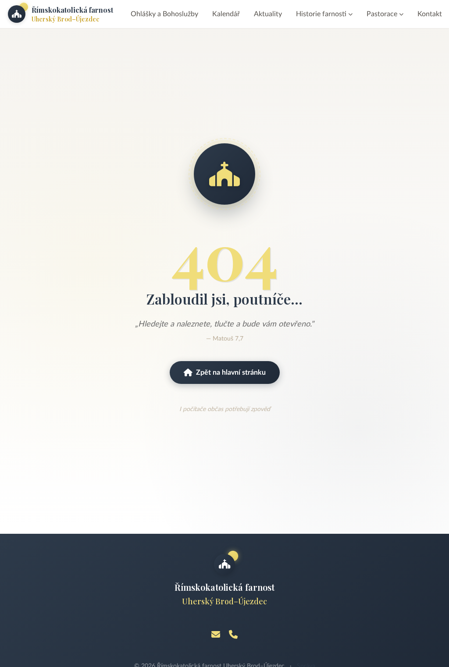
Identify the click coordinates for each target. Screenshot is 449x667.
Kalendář (226, 14)
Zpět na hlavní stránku (231, 372)
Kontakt (429, 14)
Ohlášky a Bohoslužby (164, 14)
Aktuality (268, 14)
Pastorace (382, 14)
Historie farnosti (321, 14)
